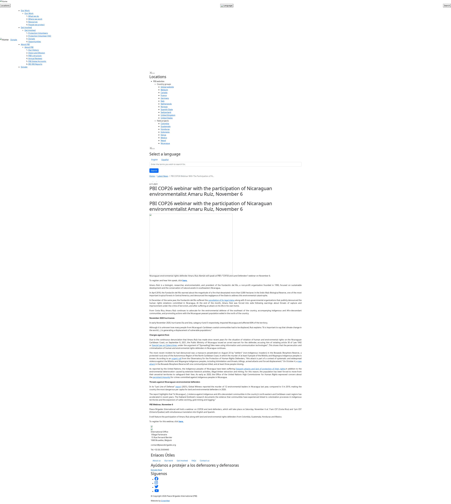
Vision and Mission (36, 53)
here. (184, 280)
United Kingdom (168, 115)
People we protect (36, 24)
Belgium (164, 89)
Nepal (163, 140)
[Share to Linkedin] (158, 181)
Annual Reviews (35, 58)
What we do (33, 16)
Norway (164, 106)
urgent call (176, 358)
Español (165, 159)
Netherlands (166, 104)
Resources (33, 22)
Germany (165, 98)
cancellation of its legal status (221, 300)
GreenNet (165, 500)
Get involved (26, 27)
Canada (164, 92)
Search (154, 170)
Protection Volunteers (38, 33)
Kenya (163, 135)
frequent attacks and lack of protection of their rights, (261, 368)
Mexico (164, 137)
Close (151, 73)
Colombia (165, 123)
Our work (168, 460)
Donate (13, 39)
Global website (167, 87)
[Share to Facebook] (151, 181)
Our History (33, 50)
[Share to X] (155, 181)
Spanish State (167, 109)
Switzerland (166, 112)
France (164, 95)
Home (152, 176)
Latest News (162, 176)
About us (157, 460)
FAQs (194, 460)
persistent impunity (161, 377)
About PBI (25, 44)
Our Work (25, 10)
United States (167, 118)
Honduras (165, 129)
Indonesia (165, 132)
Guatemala (165, 126)
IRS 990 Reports (35, 64)
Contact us (204, 460)
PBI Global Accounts (37, 61)
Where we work (35, 19)
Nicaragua (165, 143)
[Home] (3, 1)
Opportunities (34, 41)
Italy (162, 101)
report (178, 386)
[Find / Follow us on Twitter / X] (156, 487)
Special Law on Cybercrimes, (164, 345)
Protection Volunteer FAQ (39, 36)
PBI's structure (34, 55)
